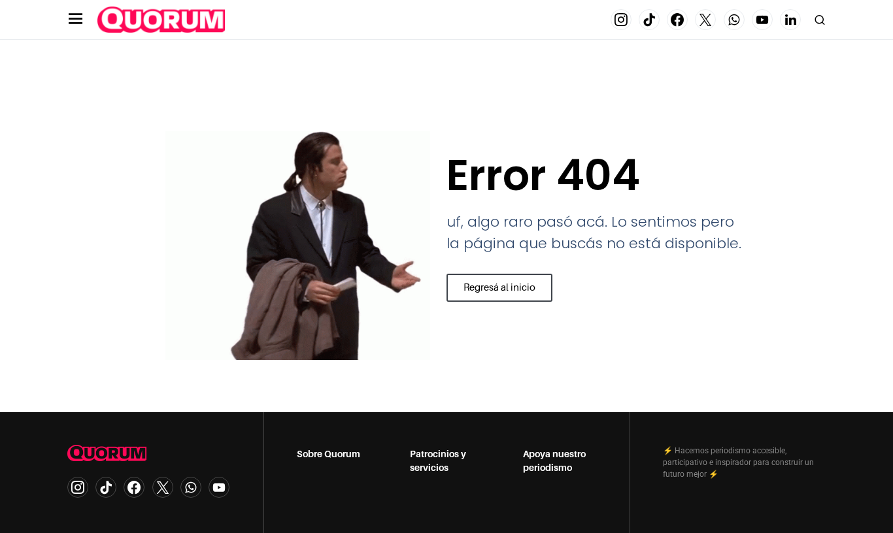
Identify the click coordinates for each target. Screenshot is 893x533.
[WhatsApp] (734, 20)
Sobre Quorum (328, 454)
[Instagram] (621, 20)
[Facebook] (677, 20)
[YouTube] (762, 20)
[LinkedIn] (790, 20)
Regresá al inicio (499, 287)
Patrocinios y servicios (438, 461)
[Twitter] (705, 20)
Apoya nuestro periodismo (554, 461)
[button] (75, 19)
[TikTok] (649, 20)
